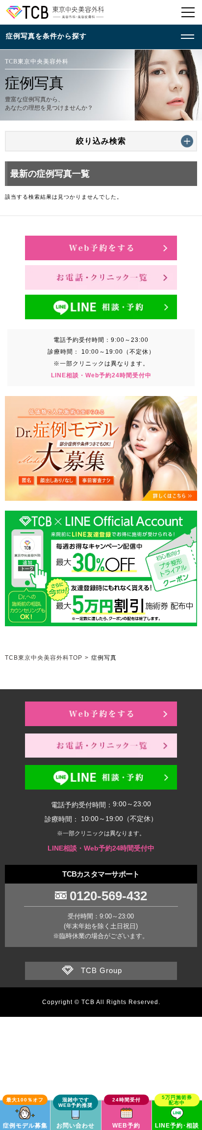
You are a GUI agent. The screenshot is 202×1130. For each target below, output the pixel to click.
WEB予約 (126, 1125)
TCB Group (101, 970)
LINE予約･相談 (177, 1125)
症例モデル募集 (25, 1125)
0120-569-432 (108, 895)
